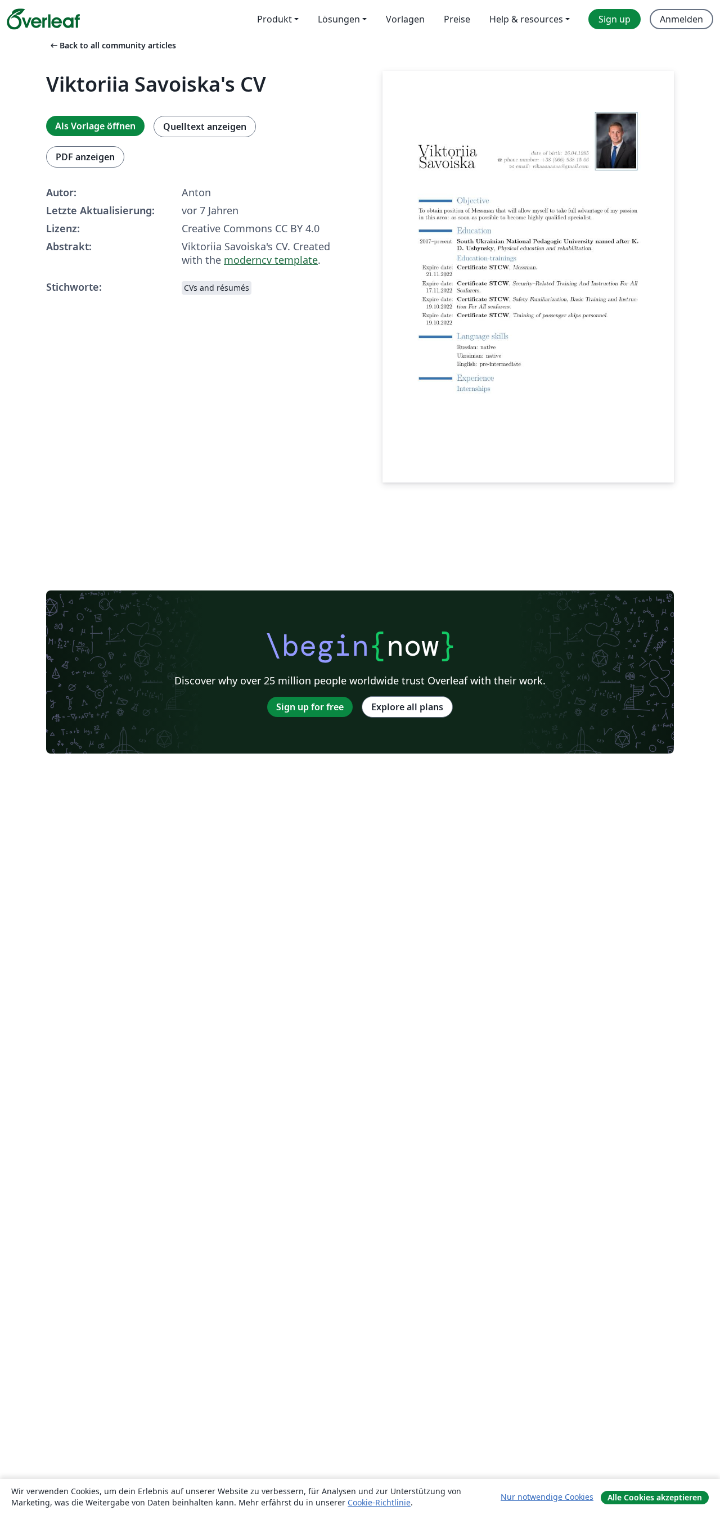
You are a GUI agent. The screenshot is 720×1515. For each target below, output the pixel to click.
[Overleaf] (43, 19)
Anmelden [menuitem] (681, 19)
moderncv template (271, 260)
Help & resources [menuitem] (526, 19)
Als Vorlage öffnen (95, 126)
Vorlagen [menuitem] (405, 19)
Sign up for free (310, 707)
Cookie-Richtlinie (379, 1502)
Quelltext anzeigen (204, 126)
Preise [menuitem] (457, 19)
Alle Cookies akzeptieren (655, 1497)
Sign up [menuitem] (614, 19)
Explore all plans (407, 707)
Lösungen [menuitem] (339, 19)
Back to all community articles (112, 45)
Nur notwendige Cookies (547, 1496)
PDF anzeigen (85, 157)
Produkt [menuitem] (274, 19)
